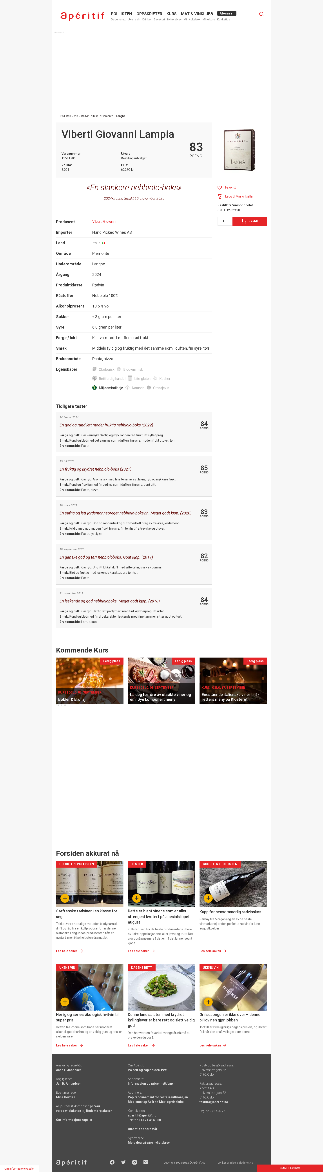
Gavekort (159, 19)
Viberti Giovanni (104, 221)
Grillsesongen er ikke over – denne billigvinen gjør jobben (230, 1017)
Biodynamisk (133, 369)
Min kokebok (192, 19)
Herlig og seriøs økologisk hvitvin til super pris (87, 1017)
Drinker (146, 19)
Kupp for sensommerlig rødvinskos (230, 912)
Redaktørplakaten (99, 1111)
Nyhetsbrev (174, 19)
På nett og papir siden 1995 (147, 1070)
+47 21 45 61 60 (150, 1120)
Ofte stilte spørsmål (142, 1129)
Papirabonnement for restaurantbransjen (158, 1097)
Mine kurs (209, 19)
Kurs (172, 13)
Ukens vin (134, 19)
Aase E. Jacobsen (69, 1070)
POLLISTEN (121, 13)
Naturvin (138, 388)
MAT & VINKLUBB (197, 13)
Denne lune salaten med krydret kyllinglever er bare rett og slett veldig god (161, 1020)
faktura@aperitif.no (214, 1102)
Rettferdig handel (112, 379)
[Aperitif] (82, 16)
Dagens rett (118, 19)
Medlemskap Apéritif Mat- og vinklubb (155, 1102)
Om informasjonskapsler (74, 1120)
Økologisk (106, 369)
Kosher (164, 379)
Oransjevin (161, 388)
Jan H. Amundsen (68, 1083)
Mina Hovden (65, 1097)
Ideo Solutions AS (241, 1162)
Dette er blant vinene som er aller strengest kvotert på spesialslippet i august (159, 916)
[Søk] (261, 14)
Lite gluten (142, 379)
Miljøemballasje (111, 388)
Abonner (227, 13)
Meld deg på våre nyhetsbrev (149, 1142)
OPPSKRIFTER (149, 13)
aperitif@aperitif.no (142, 1115)
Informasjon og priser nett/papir (151, 1083)
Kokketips (223, 19)
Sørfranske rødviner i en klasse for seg (86, 914)
